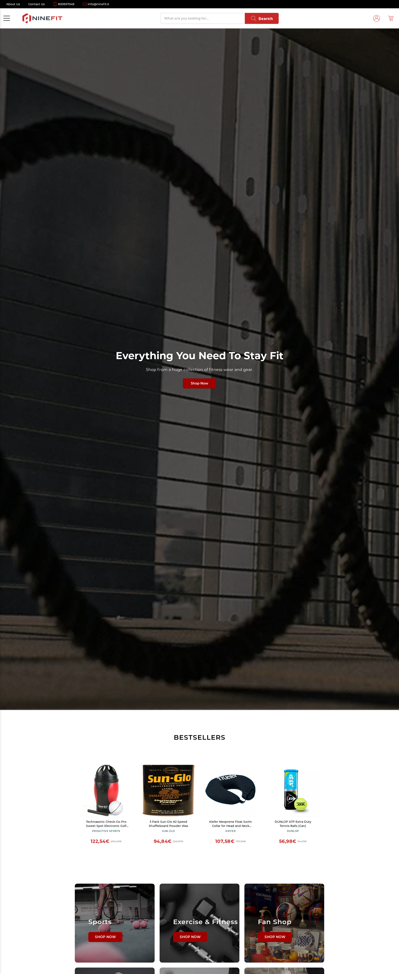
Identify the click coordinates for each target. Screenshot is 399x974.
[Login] (377, 18)
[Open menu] (6, 18)
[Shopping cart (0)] (391, 18)
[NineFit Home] (42, 18)
